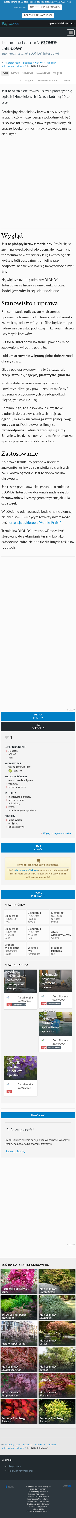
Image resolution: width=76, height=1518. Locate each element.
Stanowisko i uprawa (48, 80)
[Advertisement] (38, 185)
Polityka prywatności (38, 15)
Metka (15, 73)
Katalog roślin (13, 62)
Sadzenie (27, 73)
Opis (5, 73)
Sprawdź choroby (15, 1151)
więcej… (58, 73)
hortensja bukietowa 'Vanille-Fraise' (33, 522)
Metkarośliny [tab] (38, 716)
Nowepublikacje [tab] (38, 894)
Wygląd (29, 80)
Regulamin (14, 1466)
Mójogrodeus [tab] (38, 726)
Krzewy (39, 62)
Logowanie (53, 23)
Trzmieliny (50, 62)
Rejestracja (69, 23)
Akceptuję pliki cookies (45, 7)
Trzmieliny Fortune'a (14, 66)
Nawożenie (43, 73)
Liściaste (27, 62)
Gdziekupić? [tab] (38, 848)
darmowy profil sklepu (26, 870)
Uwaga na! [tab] (38, 1115)
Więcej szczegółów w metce (57, 833)
